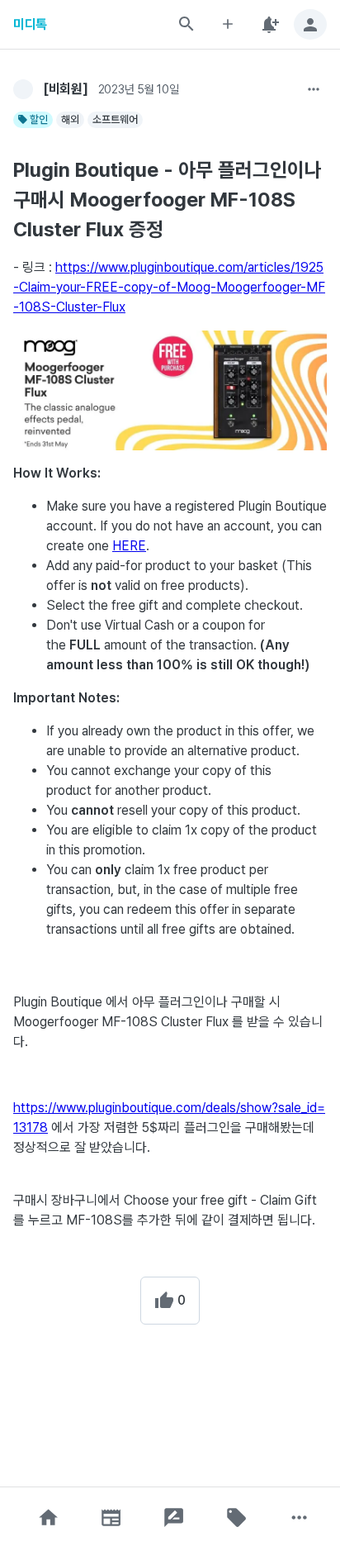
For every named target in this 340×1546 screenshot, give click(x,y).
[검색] (186, 24)
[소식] (111, 1517)
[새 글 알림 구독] (269, 24)
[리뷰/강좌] (174, 1517)
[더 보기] (313, 89)
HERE (129, 546)
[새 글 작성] (227, 24)
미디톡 (30, 24)
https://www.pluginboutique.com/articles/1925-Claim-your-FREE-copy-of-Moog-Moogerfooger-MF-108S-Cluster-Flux (169, 287)
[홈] (48, 1517)
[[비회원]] (23, 89)
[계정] (310, 24)
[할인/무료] (236, 1517)
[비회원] (65, 89)
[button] (48, 1517)
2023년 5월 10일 (138, 89)
